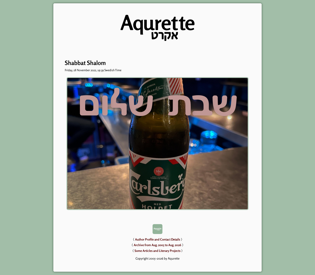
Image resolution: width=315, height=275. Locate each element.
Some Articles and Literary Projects (157, 251)
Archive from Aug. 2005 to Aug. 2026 (157, 245)
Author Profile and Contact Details (157, 239)
